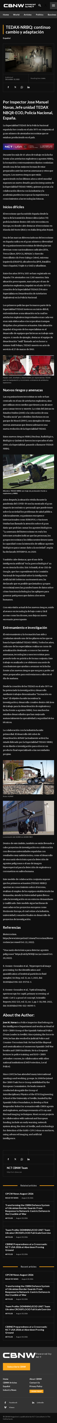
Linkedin (40, 1402)
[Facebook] (8, 87)
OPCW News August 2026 (19, 1193)
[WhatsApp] (22, 87)
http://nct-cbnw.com (14, 1172)
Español (7, 38)
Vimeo (11, 1407)
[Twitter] (15, 87)
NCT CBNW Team (17, 1167)
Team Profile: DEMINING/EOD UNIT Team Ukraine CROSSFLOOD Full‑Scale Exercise (28, 1231)
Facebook (13, 1402)
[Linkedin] (28, 87)
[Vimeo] (5, 1407)
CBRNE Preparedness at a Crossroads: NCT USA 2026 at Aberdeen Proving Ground (26, 1247)
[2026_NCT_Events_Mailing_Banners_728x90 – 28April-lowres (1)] (28, 146)
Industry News (11, 1198)
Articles (9, 1218)
